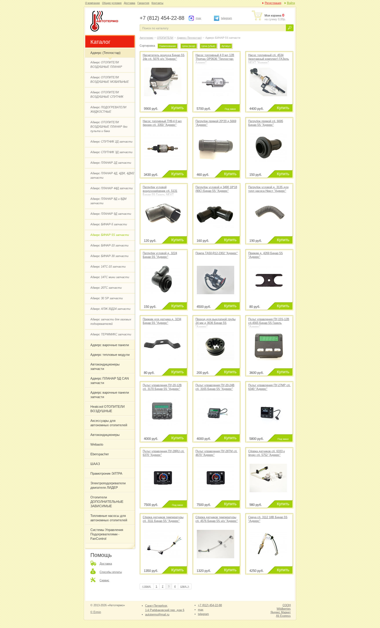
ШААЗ (95, 464)
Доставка (129, 3)
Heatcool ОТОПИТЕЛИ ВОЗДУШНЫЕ (107, 409)
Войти (291, 3)
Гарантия (143, 3)
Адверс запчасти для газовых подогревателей (110, 321)
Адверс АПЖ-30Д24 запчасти (110, 308)
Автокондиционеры (105, 435)
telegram (226, 18)
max (198, 18)
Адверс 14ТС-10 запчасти (108, 266)
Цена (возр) (188, 46)
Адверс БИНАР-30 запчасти (109, 256)
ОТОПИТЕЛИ (165, 37)
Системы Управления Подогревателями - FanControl (106, 534)
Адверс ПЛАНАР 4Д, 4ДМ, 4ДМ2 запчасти (112, 175)
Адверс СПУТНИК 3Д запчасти (111, 152)
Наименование (167, 46)
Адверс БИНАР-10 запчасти (109, 245)
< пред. (146, 586)
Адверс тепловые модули (110, 354)
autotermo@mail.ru (157, 614)
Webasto (96, 444)
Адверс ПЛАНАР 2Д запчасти (110, 162)
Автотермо (146, 37)
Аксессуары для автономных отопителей (108, 423)
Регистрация (273, 3)
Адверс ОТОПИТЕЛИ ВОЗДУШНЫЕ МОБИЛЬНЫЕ (109, 79)
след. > (184, 586)
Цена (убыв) (208, 46)
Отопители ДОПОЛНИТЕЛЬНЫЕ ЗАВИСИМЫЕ (106, 501)
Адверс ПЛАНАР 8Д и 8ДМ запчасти (108, 201)
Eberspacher (99, 454)
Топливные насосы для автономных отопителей (108, 518)
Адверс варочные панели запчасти (109, 395)
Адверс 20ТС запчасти (106, 287)
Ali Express (283, 615)
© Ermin (95, 612)
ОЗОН (287, 605)
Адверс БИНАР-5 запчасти (108, 224)
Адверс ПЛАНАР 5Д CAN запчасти (109, 380)
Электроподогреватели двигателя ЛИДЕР (108, 485)
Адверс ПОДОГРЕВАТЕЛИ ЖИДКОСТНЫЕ (108, 109)
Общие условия (112, 3)
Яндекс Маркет (280, 612)
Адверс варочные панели (109, 345)
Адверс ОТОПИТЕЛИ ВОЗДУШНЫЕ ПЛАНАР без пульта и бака (108, 127)
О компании (92, 3)
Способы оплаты (111, 572)
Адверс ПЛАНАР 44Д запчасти (111, 188)
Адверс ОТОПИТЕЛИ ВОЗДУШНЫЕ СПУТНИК (106, 94)
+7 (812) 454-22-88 (210, 605)
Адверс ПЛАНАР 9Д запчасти (110, 213)
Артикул (225, 46)
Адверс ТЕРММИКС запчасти (110, 334)
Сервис (104, 580)
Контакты (157, 3)
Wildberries (284, 608)
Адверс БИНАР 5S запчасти (112, 22)
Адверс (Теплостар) (105, 53)
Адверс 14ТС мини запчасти (109, 277)
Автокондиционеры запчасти (105, 366)
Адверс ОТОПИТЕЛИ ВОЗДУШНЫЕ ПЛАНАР (106, 64)
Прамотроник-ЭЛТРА (106, 473)
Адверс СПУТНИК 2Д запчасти (111, 141)
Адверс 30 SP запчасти (106, 298)
